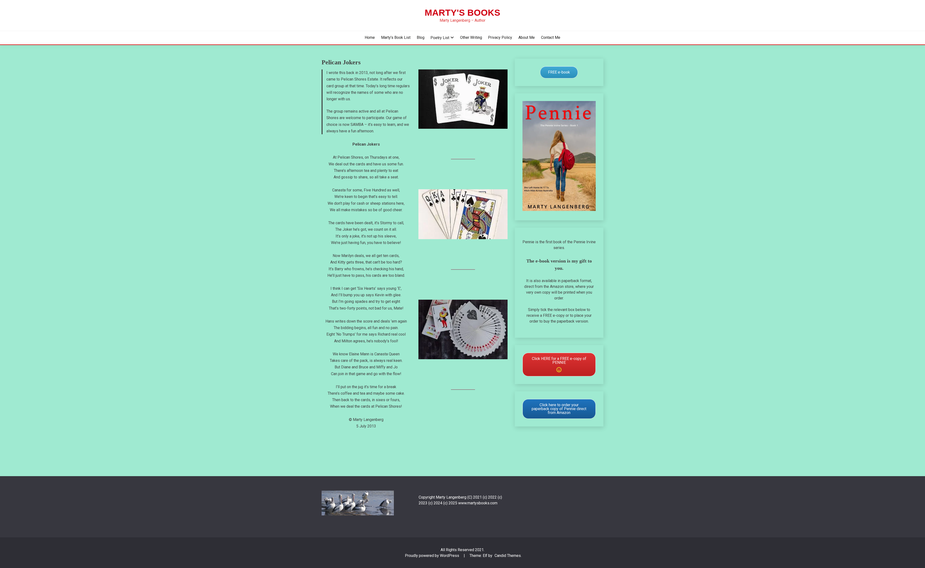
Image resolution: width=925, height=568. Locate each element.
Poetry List (439, 37)
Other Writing (471, 37)
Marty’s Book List (395, 37)
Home (370, 37)
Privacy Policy (500, 37)
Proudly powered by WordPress (432, 555)
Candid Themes (508, 555)
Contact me (550, 37)
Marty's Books (462, 13)
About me (526, 37)
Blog (420, 37)
